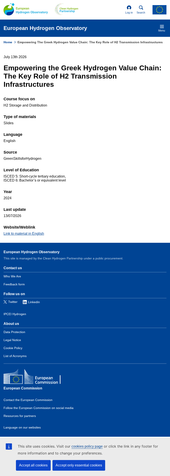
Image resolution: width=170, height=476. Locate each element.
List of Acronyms (15, 356)
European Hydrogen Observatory (32, 252)
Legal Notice (12, 340)
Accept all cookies (33, 465)
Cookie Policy (13, 348)
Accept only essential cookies (79, 465)
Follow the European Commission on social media (38, 408)
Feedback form (14, 284)
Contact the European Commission (28, 400)
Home (8, 42)
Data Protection (14, 332)
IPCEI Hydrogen (15, 314)
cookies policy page (87, 446)
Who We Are (12, 276)
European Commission (23, 388)
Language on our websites (22, 427)
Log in (129, 12)
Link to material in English (24, 233)
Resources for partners (20, 416)
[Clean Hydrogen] (66, 10)
